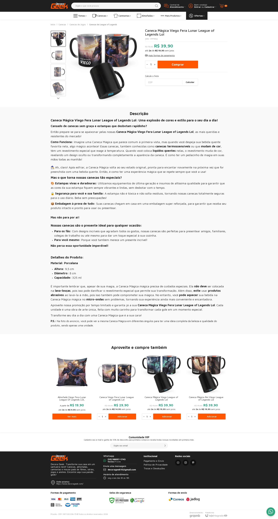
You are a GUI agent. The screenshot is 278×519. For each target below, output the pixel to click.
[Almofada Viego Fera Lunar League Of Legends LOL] (72, 386)
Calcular (190, 82)
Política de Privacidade (156, 464)
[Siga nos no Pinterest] (193, 463)
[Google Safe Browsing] (137, 500)
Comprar (178, 64)
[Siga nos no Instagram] (186, 463)
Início (53, 24)
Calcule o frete (152, 76)
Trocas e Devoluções (154, 468)
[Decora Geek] (59, 6)
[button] (58, 39)
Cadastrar (209, 7)
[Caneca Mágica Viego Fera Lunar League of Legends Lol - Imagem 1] (58, 38)
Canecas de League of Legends (103, 24)
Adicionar (122, 416)
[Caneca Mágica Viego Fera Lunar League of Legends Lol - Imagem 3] (58, 72)
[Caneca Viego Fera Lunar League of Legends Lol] (117, 386)
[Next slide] (58, 98)
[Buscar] (156, 6)
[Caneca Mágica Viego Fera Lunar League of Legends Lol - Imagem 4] (58, 88)
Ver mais (71, 416)
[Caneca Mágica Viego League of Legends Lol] (161, 386)
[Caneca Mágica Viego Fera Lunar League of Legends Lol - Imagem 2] (58, 55)
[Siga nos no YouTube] (178, 463)
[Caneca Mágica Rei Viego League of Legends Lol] (206, 386)
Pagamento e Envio (154, 461)
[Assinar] (165, 446)
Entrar (197, 7)
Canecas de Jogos (78, 24)
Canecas (62, 24)
